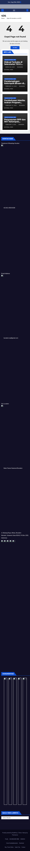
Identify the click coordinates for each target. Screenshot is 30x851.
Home (3, 18)
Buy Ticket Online (9, 847)
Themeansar (15, 835)
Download (21, 843)
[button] (24, 10)
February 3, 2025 (11, 124)
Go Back (15, 47)
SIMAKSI (22, 839)
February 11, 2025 (11, 105)
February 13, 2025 (11, 86)
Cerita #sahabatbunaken (12, 843)
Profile (6, 839)
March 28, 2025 (10, 67)
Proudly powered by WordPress (10, 832)
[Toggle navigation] (14, 10)
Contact (23, 847)
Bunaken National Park (10, 59)
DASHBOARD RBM (14, 839)
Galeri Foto (17, 847)
